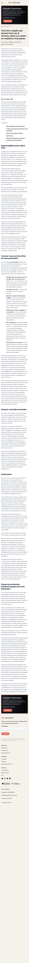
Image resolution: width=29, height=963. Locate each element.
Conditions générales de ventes (9, 795)
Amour (8, 26)
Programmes (4, 750)
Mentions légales (5, 789)
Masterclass (4, 748)
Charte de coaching (6, 798)
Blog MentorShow (5, 753)
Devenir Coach (5, 772)
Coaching (3, 759)
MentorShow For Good (6, 764)
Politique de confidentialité (8, 792)
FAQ (2, 775)
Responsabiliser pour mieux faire (15, 126)
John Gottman (14, 262)
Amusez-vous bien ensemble (14, 133)
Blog (2, 26)
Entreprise (3, 761)
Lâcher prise (9, 136)
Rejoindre (7, 21)
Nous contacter (5, 770)
